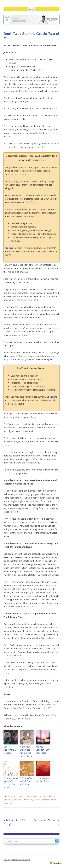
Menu (31, 9)
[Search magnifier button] (57, 841)
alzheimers (8, 799)
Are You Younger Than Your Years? (42, 749)
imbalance (19, 799)
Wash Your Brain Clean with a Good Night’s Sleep (26, 751)
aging (52, 796)
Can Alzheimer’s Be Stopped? (10, 749)
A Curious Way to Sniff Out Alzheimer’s (26, 781)
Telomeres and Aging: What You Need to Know (11, 783)
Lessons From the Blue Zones (43, 779)
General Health (32, 796)
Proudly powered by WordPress (17, 859)
